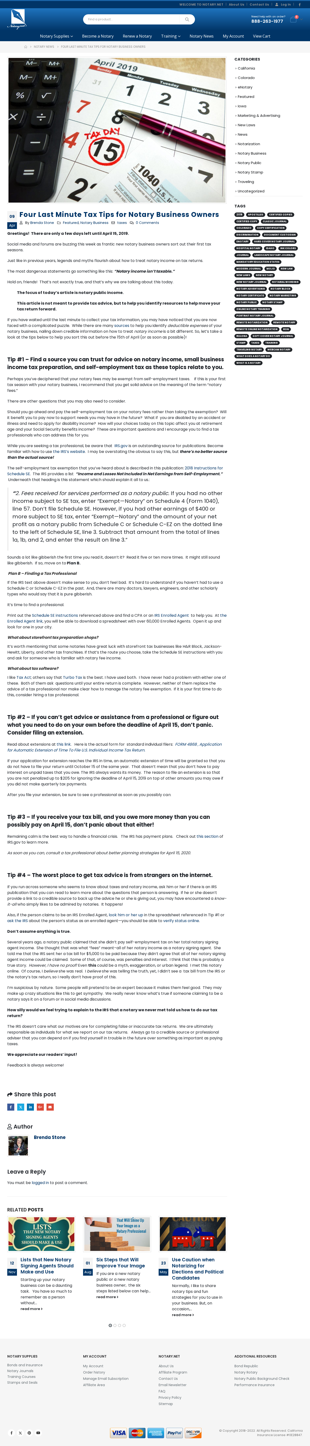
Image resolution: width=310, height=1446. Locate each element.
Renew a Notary (137, 36)
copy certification (271, 228)
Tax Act (23, 677)
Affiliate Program (173, 1372)
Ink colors (288, 248)
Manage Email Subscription (106, 1378)
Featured (71, 222)
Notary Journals (20, 1370)
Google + (40, 1107)
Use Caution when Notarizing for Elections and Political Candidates (198, 1268)
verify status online (181, 921)
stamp (241, 343)
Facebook (10, 1107)
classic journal (275, 221)
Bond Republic (246, 1366)
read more (31, 1308)
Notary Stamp (250, 172)
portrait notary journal (254, 315)
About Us (236, 4)
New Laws (246, 124)
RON (286, 329)
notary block (280, 289)
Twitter (20, 1107)
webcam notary (278, 349)
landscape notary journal (274, 255)
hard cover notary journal (274, 241)
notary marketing (283, 295)
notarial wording (285, 282)
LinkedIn (30, 1107)
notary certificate (250, 295)
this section (207, 836)
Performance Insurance (254, 1385)
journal (242, 255)
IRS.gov (121, 446)
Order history (94, 1372)
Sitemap (166, 1403)
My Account (233, 36)
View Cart (261, 36)
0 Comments (147, 222)
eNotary (245, 87)
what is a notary (248, 363)
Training (169, 36)
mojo (270, 268)
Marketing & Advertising (259, 115)
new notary (264, 275)
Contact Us (259, 4)
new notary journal (251, 282)
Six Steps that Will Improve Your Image (120, 1262)
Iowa (242, 106)
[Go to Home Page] (25, 47)
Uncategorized (251, 191)
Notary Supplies (54, 36)
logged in (40, 1182)
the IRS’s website (69, 451)
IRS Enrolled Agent (171, 615)
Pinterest (29, 1433)
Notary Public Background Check (261, 1378)
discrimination (247, 235)
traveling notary (249, 349)
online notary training (253, 309)
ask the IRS (17, 921)
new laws (243, 275)
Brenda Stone (42, 222)
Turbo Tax (72, 677)
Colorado (246, 77)
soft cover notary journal (273, 336)
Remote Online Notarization (257, 329)
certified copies (280, 214)
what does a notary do (253, 356)
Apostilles (255, 214)
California (246, 68)
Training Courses (21, 1376)
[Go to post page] (41, 1234)
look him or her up (126, 915)
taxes (122, 222)
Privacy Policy (170, 1397)
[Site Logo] (17, 19)
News (243, 134)
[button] (110, 1325)
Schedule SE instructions (55, 615)
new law (287, 268)
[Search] (187, 19)
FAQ (162, 1391)
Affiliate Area (94, 1385)
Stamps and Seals (22, 1382)
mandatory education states (257, 262)
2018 (239, 214)
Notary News (202, 36)
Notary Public (249, 162)
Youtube (38, 1433)
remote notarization (252, 322)
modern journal (248, 268)
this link (64, 744)
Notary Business (94, 222)
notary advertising (250, 289)
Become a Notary (98, 36)
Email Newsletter (172, 1385)
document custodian (280, 235)
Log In (286, 4)
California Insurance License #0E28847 (280, 1433)
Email (50, 1107)
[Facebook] (299, 5)
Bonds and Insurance (25, 1365)
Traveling (246, 181)
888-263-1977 (267, 21)
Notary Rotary (245, 1372)
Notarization (249, 143)
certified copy (246, 221)
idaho (270, 248)
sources (121, 325)
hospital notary (248, 248)
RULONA (241, 336)
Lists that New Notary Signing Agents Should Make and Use (47, 1265)
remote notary (284, 322)
